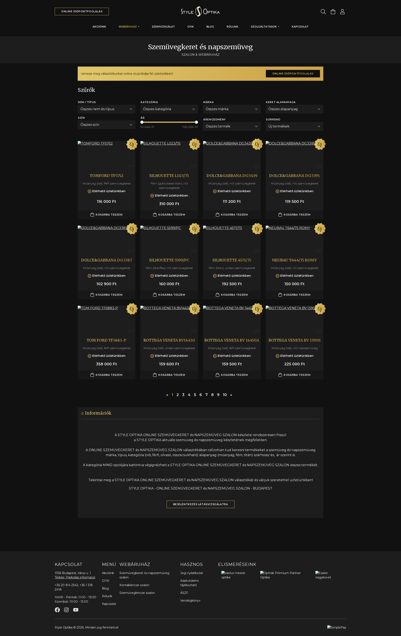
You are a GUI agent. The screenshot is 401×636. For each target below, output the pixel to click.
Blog (210, 26)
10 (225, 394)
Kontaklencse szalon (134, 585)
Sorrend (273, 119)
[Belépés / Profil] (342, 11)
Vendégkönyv (190, 600)
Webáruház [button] (128, 26)
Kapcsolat (300, 26)
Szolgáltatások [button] (264, 26)
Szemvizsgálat (163, 26)
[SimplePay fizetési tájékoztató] (336, 627)
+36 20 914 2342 (66, 585)
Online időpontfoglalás (81, 11)
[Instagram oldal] (66, 609)
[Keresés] (323, 11)
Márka (208, 102)
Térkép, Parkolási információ (75, 577)
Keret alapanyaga (281, 102)
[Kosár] (333, 11)
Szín (81, 117)
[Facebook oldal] (57, 609)
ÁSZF (184, 593)
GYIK (190, 26)
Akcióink (99, 26)
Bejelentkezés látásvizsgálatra (200, 504)
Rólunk (232, 26)
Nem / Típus (87, 102)
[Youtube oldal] (76, 609)
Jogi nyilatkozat (191, 573)
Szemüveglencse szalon (137, 593)
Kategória (149, 102)
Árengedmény (214, 119)
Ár (143, 117)
